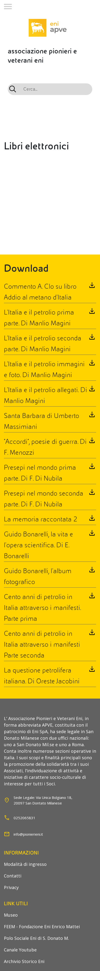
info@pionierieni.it (28, 834)
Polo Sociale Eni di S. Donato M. (36, 938)
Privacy (11, 887)
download (92, 285)
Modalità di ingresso (25, 864)
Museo (11, 915)
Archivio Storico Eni (24, 961)
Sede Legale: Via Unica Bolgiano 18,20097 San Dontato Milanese (43, 800)
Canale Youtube (20, 950)
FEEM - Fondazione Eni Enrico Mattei (42, 926)
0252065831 (24, 817)
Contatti (12, 876)
